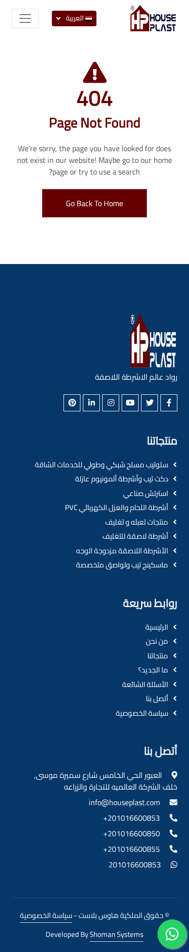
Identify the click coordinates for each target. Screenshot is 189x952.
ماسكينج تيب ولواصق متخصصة (122, 565)
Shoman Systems (116, 934)
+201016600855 (131, 849)
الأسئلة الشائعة (145, 685)
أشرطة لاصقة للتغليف (135, 536)
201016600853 (135, 864)
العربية (74, 18)
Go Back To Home (94, 203)
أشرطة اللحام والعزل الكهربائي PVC (116, 508)
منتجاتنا (157, 656)
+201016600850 (131, 833)
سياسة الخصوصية (142, 713)
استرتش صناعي (145, 494)
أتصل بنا (157, 699)
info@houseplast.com (124, 802)
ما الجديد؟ (153, 670)
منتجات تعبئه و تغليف (136, 522)
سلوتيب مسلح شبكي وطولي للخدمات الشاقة (101, 465)
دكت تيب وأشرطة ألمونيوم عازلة (121, 479)
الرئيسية (156, 627)
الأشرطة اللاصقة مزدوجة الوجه (122, 551)
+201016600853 (131, 818)
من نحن (157, 641)
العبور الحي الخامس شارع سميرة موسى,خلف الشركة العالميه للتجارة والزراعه (105, 781)
